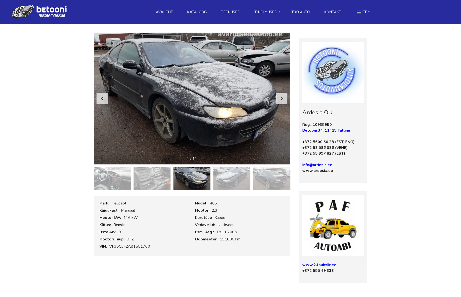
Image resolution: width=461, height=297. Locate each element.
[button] (281, 98)
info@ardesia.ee (317, 165)
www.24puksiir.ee (319, 265)
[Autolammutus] (40, 12)
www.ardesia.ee (317, 170)
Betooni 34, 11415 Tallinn (326, 130)
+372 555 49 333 (318, 270)
